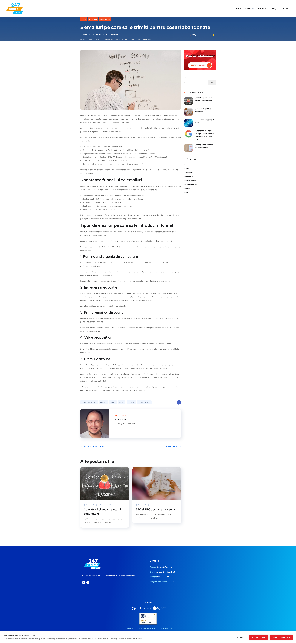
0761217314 (164, 577)
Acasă (238, 8)
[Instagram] (87, 582)
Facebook (179, 402)
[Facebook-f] (83, 582)
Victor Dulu (86, 35)
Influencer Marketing (192, 184)
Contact (284, 8)
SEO (186, 192)
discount (103, 402)
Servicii (248, 8)
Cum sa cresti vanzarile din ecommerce (204, 146)
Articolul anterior (94, 446)
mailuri (121, 402)
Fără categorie (190, 180)
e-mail (113, 402)
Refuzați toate (259, 637)
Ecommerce (188, 176)
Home (82, 39)
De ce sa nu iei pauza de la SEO (205, 121)
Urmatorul (171, 446)
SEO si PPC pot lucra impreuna (155, 509)
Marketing (105, 19)
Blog (274, 8)
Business (93, 19)
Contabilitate (189, 172)
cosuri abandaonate (89, 402)
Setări (240, 637)
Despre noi (262, 8)
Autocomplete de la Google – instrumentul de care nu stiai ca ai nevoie (204, 135)
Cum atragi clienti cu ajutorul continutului (102, 511)
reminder (131, 402)
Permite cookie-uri (281, 637)
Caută (186, 78)
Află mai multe (137, 639)
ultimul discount (144, 402)
